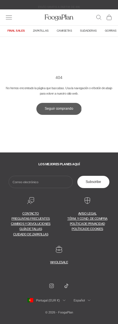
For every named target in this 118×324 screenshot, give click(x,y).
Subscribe (93, 182)
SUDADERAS (88, 30)
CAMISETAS (64, 30)
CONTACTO (30, 213)
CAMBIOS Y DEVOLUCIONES (30, 223)
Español (79, 300)
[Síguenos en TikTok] (66, 286)
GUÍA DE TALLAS (30, 229)
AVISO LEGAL (87, 213)
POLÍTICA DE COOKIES (87, 229)
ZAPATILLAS (41, 30)
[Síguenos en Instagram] (51, 286)
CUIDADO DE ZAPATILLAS (30, 234)
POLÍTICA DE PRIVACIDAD (87, 223)
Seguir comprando (59, 109)
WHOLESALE (59, 262)
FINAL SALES (16, 30)
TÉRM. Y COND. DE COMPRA (87, 218)
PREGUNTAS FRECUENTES (30, 218)
